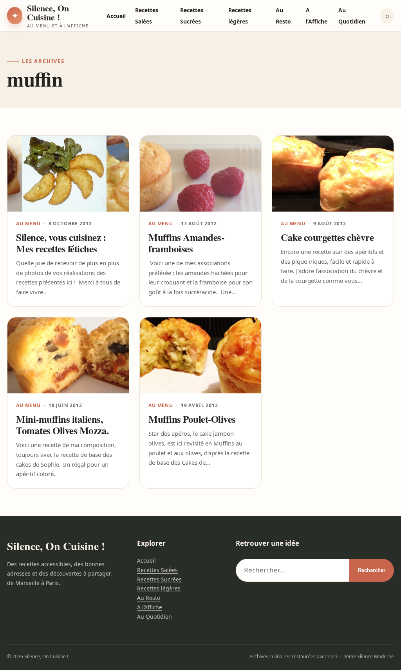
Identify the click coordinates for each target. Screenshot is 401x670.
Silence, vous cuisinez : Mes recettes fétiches (61, 243)
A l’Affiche (149, 607)
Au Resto (148, 597)
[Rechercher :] (292, 570)
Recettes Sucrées (159, 579)
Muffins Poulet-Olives (192, 419)
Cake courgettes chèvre (327, 237)
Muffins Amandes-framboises (186, 243)
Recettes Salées (157, 570)
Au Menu (28, 223)
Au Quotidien (154, 616)
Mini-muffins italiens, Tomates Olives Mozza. (62, 425)
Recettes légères (159, 588)
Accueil (116, 16)
